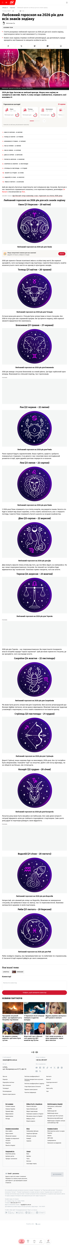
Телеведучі (6, 1088)
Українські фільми (32, 1133)
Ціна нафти (9, 1131)
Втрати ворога (31, 1121)
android (10, 1212)
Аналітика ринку (10, 1153)
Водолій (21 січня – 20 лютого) (14, 177)
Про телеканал (7, 1085)
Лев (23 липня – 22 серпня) (12, 150)
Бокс (28, 1153)
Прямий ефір (9, 1111)
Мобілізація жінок (52, 1113)
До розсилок (57, 1174)
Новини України (10, 1109)
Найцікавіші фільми (32, 1131)
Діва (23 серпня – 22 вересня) (13, 155)
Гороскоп (12, 7)
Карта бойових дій (32, 1109)
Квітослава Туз (10, 23)
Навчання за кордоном (54, 1143)
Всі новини (9, 1104)
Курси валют (9, 1133)
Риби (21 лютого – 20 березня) (14, 182)
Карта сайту (49, 1088)
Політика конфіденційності (32, 1076)
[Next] (44, 121)
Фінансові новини (11, 1136)
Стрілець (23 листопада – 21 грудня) (15, 168)
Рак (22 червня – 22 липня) (12, 146)
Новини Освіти (52, 1129)
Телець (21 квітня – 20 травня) (13, 137)
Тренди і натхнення (11, 1158)
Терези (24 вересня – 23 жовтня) (14, 159)
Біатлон (29, 1161)
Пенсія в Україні (10, 1145)
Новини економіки (12, 1129)
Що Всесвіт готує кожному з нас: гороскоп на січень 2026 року (37, 196)
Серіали (29, 1141)
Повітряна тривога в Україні (35, 1113)
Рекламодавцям (7, 1091)
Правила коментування (31, 1089)
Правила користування (9, 1094)
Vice (23, 192)
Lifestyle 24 (5, 7)
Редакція (5, 1079)
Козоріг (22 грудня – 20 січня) (14, 173)
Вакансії (48, 1079)
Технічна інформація (30, 1092)
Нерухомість (10, 1151)
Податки (8, 1143)
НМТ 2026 (50, 1138)
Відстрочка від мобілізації (55, 1118)
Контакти (48, 1076)
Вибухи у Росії (31, 1118)
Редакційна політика (8, 1082)
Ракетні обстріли (31, 1106)
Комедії (29, 1138)
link (36, 1067)
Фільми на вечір (31, 1136)
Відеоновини (9, 1113)
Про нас (5, 1076)
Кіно (28, 1129)
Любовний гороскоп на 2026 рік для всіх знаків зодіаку (32, 7)
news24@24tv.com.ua (10, 1060)
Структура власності (51, 1082)
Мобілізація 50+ (52, 1111)
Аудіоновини (9, 1116)
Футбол (29, 1156)
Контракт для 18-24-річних (55, 1116)
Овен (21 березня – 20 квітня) (13, 132)
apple (20, 1212)
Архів (47, 1085)
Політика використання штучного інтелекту (34, 1080)
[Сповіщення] (67, 2)
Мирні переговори (32, 1111)
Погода (8, 1118)
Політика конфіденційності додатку (34, 1083)
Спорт (29, 1151)
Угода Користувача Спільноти (33, 1086)
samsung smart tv (40, 1212)
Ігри (47, 1091)
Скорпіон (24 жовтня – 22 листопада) (16, 164)
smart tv (30, 1212)
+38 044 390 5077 (41, 1060)
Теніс (28, 1158)
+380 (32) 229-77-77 (15, 1202)
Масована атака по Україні (34, 1116)
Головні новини (10, 1106)
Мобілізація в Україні (55, 1104)
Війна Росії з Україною (34, 1104)
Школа (49, 1135)
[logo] (12, 2)
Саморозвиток (51, 1140)
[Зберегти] (61, 46)
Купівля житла (10, 1156)
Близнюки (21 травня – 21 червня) (15, 141)
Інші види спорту (32, 1163)
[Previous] (25, 121)
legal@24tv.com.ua (26, 1204)
